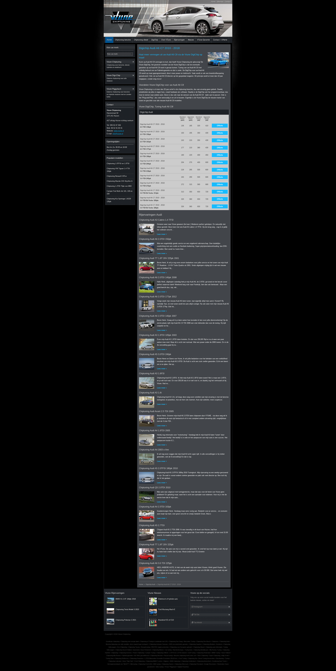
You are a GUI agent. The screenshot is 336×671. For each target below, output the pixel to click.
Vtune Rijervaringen (114, 593)
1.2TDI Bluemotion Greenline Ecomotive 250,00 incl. (161, 658)
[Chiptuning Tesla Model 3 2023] (110, 611)
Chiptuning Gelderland (189, 661)
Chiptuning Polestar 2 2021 (126, 620)
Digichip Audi (150, 584)
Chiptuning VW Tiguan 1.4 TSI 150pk (118, 170)
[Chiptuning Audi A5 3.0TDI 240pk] (146, 363)
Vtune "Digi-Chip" (127, 661)
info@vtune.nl (118, 134)
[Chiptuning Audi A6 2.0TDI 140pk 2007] (146, 325)
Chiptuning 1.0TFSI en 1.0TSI (118, 163)
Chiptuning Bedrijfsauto (201, 650)
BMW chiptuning (175, 661)
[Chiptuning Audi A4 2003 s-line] (146, 459)
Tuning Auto (188, 650)
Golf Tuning (191, 653)
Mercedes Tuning (189, 641)
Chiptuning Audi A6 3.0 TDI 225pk (155, 563)
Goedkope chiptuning (112, 641)
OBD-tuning (157, 664)
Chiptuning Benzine (156, 655)
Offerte (220, 125)
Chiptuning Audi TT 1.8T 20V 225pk (156, 544)
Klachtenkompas (178, 650)
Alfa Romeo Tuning (215, 650)
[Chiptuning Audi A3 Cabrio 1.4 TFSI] (146, 229)
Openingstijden (113, 141)
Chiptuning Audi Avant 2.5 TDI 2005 (156, 411)
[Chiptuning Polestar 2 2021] (110, 621)
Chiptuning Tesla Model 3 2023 (127, 609)
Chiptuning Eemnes (125, 653)
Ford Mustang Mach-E (166, 609)
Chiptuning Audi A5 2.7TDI (152, 525)
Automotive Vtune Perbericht (142, 650)
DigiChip (154, 40)
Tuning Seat (109, 658)
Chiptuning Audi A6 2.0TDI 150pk (155, 239)
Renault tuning (145, 647)
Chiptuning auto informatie (214, 647)
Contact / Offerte (220, 40)
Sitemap (220, 2)
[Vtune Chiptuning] (120, 19)
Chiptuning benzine (123, 40)
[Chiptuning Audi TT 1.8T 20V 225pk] (146, 553)
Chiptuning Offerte (162, 653)
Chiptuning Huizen (167, 664)
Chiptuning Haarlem (195, 644)
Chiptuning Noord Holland (124, 650)
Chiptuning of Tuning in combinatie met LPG (154, 641)
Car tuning (168, 650)
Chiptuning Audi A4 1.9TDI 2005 (154, 430)
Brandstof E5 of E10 (166, 620)
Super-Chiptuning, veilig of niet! (219, 655)
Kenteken (219, 644)
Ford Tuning (183, 658)
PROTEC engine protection (160, 647)
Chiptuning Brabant (209, 644)
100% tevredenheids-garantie (178, 644)
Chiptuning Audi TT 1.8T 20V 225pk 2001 (159, 258)
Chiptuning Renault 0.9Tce (117, 176)
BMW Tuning (216, 653)
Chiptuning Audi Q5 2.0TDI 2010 (154, 487)
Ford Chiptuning (140, 661)
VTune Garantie (203, 40)
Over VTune (166, 40)
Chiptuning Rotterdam (204, 653)
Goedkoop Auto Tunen (219, 661)
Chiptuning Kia (192, 658)
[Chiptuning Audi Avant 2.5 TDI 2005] (146, 420)
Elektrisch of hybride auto (168, 599)
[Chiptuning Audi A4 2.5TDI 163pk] (146, 516)
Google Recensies (210, 664)
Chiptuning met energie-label (130, 641)
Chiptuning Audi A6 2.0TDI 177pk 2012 (158, 296)
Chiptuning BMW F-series (154, 661)
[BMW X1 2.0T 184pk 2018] (110, 600)
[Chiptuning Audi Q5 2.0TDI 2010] (146, 496)
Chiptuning (114, 653)
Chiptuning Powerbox (136, 658)
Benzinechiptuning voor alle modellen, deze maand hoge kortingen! (127, 644)
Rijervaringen (179, 40)
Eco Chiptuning (122, 647)
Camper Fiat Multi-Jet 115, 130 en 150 (119, 192)
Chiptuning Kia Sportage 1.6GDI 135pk (119, 200)
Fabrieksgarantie (127, 655)
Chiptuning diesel (141, 40)
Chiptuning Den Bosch (203, 641)
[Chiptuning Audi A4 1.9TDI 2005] (146, 439)
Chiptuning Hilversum (181, 664)
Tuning (227, 658)
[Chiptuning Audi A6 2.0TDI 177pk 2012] (146, 306)
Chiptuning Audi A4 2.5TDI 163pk (155, 506)
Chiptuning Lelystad (115, 661)
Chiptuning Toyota (134, 647)
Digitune (166, 661)
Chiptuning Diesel (198, 647)
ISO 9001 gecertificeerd (141, 655)
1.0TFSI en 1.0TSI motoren (178, 653)
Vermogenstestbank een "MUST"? (118, 664)
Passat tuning (168, 655)
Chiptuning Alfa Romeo (113, 655)
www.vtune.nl (119, 131)
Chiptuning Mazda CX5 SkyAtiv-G (120, 181)
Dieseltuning (220, 658)
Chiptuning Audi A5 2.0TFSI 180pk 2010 (158, 468)
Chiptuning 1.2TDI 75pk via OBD (119, 186)
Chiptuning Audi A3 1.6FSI (151, 373)
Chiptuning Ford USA (145, 664)
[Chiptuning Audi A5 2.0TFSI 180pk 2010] (146, 477)
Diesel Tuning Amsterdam (206, 658)
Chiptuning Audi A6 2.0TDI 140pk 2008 (158, 277)
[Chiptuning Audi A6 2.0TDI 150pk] (146, 248)
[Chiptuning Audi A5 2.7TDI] (146, 534)
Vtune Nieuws (154, 593)
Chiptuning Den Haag (176, 641)
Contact (228, 2)
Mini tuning (133, 664)
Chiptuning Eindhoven (121, 658)
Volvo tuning (159, 667)
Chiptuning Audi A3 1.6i (150, 392)
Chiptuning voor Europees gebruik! (181, 647)
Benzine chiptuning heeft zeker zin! (185, 655)
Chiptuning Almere (158, 650)
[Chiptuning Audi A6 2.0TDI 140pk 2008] (146, 286)
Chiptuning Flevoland (196, 664)
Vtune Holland (225, 653)
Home (213, 2)
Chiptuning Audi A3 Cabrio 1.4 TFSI (156, 220)
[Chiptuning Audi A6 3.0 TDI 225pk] (146, 572)
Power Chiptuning (138, 653)
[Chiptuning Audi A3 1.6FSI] (146, 382)
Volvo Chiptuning (202, 655)
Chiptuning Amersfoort (204, 661)
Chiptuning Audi (224, 641)
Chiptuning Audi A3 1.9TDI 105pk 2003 (158, 335)
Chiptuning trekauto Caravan (158, 644)
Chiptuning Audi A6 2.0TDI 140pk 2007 (158, 316)
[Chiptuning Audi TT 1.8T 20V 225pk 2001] (146, 267)
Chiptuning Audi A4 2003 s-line (154, 449)
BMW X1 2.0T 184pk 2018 (126, 599)
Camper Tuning (150, 653)
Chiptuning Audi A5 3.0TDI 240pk (155, 354)
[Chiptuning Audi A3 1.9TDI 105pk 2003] (146, 344)
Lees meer (161, 234)
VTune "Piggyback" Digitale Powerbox (177, 667)
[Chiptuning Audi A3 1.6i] (146, 402)
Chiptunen (215, 641)
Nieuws (191, 40)
